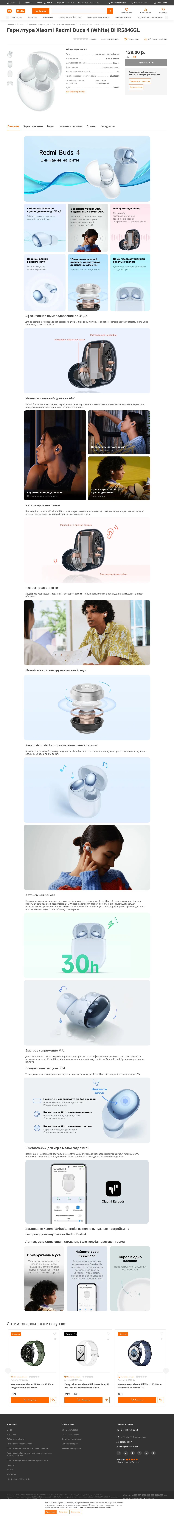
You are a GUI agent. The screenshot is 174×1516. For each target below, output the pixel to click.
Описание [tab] (13, 126)
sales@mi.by (126, 1441)
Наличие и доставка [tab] (70, 126)
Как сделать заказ (70, 1429)
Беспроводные (136, 87)
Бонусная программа (65, 2)
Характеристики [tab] (33, 126)
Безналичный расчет (72, 1448)
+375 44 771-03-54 (141, 2)
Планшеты (32, 17)
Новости (11, 1465)
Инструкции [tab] (107, 126)
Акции (10, 1469)
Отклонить (75, 1512)
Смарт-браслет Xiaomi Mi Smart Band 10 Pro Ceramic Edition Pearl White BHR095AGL (86, 1386)
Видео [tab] (50, 126)
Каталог (20, 24)
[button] (7, 17)
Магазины (28, 2)
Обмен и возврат (70, 1443)
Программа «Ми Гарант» (88, 2)
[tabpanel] (87, 723)
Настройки (63, 1512)
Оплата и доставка (44, 2)
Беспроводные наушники (63, 24)
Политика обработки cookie (19, 1443)
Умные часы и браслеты (70, 17)
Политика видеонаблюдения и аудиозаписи (27, 1460)
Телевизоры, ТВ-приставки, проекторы (155, 17)
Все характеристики (75, 91)
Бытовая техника (123, 17)
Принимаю (50, 1512)
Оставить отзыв (20, 1377)
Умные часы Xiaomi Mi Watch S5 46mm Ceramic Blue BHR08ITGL (140, 1386)
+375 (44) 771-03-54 (129, 1429)
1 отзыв (93, 39)
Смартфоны (16, 17)
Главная (10, 24)
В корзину (31, 1400)
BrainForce (150, 1499)
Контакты (11, 1474)
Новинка (16, 1334)
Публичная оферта (15, 1439)
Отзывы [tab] (91, 126)
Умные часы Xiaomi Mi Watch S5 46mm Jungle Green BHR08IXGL (32, 1386)
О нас (9, 1429)
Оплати (69, 1334)
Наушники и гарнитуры (98, 17)
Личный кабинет (118, 2)
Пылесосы (48, 17)
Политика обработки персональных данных (27, 1448)
